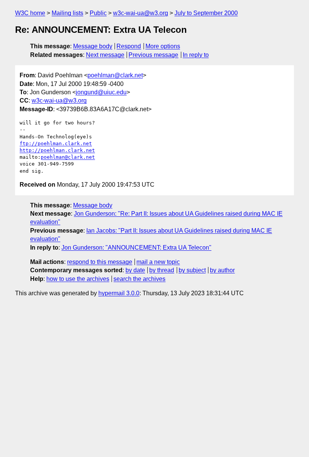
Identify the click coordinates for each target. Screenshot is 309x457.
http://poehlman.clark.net (57, 150)
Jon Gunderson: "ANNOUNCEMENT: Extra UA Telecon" (136, 247)
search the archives (139, 279)
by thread (161, 270)
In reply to (196, 55)
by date (135, 270)
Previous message (153, 55)
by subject (192, 270)
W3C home (30, 13)
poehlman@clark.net (115, 75)
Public (98, 13)
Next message (105, 55)
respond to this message (99, 262)
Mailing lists (67, 13)
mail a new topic (158, 262)
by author (222, 270)
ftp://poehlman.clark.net (56, 143)
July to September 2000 (206, 13)
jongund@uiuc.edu (101, 92)
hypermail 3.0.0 (118, 293)
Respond (128, 46)
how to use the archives (77, 279)
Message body (92, 46)
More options (162, 46)
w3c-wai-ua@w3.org (140, 13)
